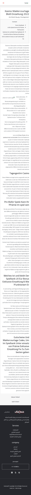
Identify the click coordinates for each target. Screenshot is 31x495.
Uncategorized (24, 17)
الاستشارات (15, 430)
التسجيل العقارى (15, 432)
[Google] (19, 472)
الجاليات (15, 454)
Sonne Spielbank (19, 25)
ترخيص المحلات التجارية (15, 437)
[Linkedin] (12, 472)
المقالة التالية (15, 401)
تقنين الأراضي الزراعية (15, 451)
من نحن (15, 447)
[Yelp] (15, 472)
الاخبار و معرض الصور (15, 456)
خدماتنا (15, 449)
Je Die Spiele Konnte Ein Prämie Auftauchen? (16, 28)
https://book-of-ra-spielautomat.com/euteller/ (16, 136)
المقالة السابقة (15, 397)
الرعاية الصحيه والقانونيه (15, 434)
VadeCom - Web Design (15, 488)
